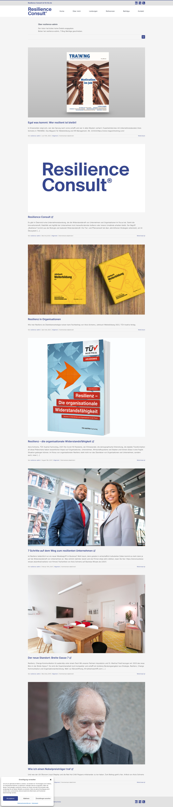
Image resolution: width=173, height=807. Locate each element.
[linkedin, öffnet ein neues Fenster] (136, 3)
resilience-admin (35, 136)
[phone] (143, 3)
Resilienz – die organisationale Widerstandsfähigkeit (59, 441)
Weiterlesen (141, 136)
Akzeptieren (10, 798)
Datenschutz (56, 802)
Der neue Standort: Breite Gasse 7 (48, 657)
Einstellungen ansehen (43, 798)
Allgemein (55, 136)
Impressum (35, 803)
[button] (51, 780)
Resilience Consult (39, 216)
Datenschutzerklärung (24, 803)
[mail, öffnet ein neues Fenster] (140, 3)
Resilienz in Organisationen (44, 319)
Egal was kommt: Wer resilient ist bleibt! (52, 122)
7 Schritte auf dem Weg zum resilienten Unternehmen (60, 550)
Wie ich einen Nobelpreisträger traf (49, 769)
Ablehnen (26, 798)
